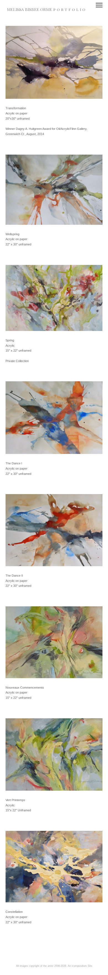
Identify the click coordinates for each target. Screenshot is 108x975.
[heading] (46, 10)
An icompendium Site (80, 966)
